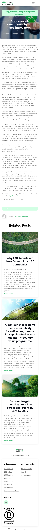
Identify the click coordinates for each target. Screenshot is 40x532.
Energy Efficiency (11, 12)
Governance (26, 475)
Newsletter (8, 484)
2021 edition (8, 472)
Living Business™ (10, 464)
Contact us (8, 481)
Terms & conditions (11, 491)
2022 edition (8, 469)
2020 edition (8, 475)
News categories (28, 464)
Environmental (26, 469)
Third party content (21, 217)
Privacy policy (9, 488)
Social (23, 472)
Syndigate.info (14, 196)
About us (7, 478)
